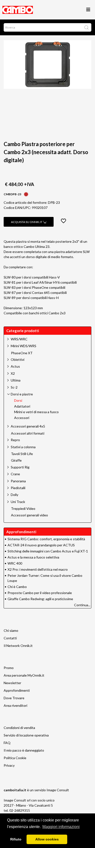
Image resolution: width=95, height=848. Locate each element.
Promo (9, 668)
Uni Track (18, 502)
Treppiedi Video (23, 509)
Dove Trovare (14, 698)
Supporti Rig (20, 467)
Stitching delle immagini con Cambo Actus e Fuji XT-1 (48, 551)
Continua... (82, 605)
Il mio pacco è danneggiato (24, 750)
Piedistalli (18, 488)
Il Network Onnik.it (18, 645)
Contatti (10, 638)
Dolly (14, 495)
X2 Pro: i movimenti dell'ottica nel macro (38, 569)
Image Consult (58, 790)
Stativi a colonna (23, 447)
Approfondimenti (17, 690)
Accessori (21, 418)
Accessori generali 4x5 (28, 426)
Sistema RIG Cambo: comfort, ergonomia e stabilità (46, 539)
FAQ (7, 743)
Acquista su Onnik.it (27, 222)
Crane (15, 474)
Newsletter (12, 683)
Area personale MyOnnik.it (24, 675)
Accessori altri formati (27, 433)
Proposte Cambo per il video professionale (40, 593)
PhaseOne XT (22, 353)
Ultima (15, 380)
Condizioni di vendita (19, 728)
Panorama (18, 481)
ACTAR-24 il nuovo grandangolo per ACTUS (41, 545)
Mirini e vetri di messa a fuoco (36, 412)
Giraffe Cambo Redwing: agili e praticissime (40, 599)
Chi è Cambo (17, 587)
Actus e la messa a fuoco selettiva (33, 557)
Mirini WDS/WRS (23, 346)
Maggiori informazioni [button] (61, 827)
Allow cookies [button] (47, 839)
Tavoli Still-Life (22, 454)
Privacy (9, 765)
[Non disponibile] (26, 194)
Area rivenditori (15, 705)
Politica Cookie (15, 758)
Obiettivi (17, 359)
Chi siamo (11, 630)
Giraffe (16, 460)
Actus (15, 366)
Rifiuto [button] (15, 839)
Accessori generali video (29, 515)
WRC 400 (15, 563)
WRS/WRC (19, 339)
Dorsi (18, 400)
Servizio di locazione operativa (26, 735)
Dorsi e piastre (22, 394)
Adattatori (22, 406)
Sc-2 (14, 387)
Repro (15, 440)
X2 (13, 373)
